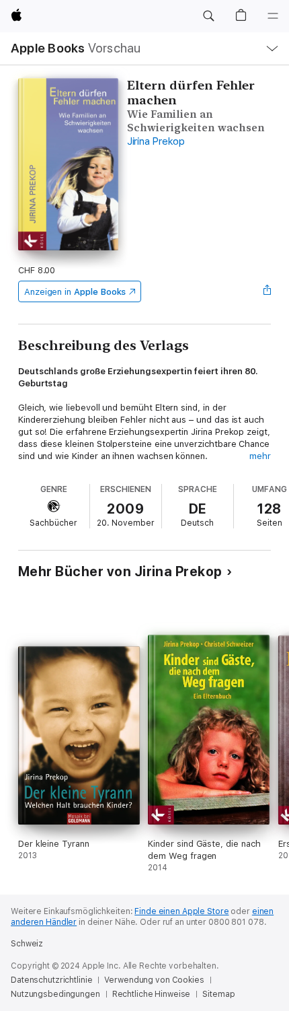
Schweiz (27, 943)
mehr (260, 456)
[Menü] (273, 16)
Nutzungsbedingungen (55, 994)
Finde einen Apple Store (181, 911)
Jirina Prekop (156, 141)
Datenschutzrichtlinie (51, 980)
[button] (208, 16)
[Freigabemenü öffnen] (267, 291)
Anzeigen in (75, 292)
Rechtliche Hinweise (151, 994)
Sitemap (218, 994)
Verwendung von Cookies (154, 980)
